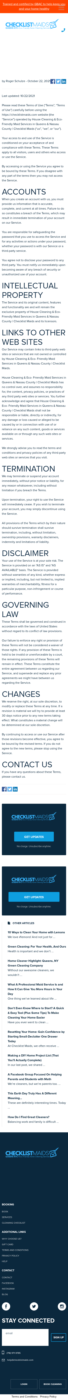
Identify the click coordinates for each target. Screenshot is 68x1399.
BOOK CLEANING (53, 1384)
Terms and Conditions (15, 1250)
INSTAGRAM (8, 1289)
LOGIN (24, 1384)
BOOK (5, 1212)
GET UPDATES (34, 836)
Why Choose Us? (12, 1239)
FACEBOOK (8, 1283)
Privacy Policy (10, 1256)
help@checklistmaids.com (20, 1360)
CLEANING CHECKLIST (13, 1223)
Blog (5, 1294)
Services (7, 1217)
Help (4, 1261)
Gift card (7, 1245)
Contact (7, 1278)
